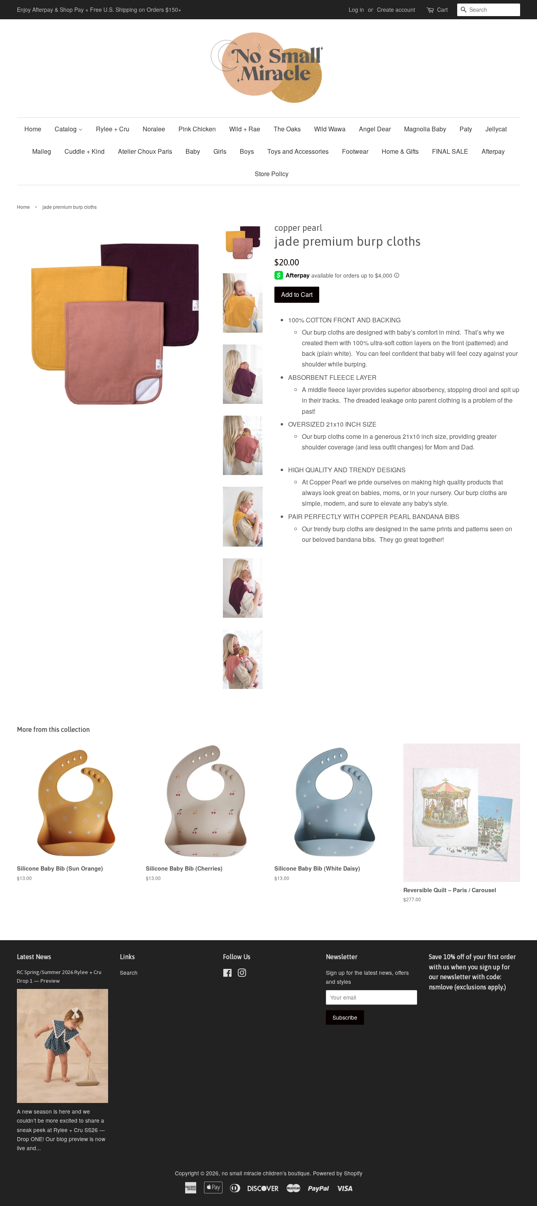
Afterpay (493, 151)
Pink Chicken (197, 128)
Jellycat (496, 128)
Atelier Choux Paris (145, 151)
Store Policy (272, 173)
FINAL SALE (450, 151)
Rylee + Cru (112, 128)
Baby (193, 151)
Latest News (34, 956)
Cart (442, 9)
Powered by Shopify (337, 1173)
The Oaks (287, 128)
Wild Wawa (330, 128)
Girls (219, 151)
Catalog (66, 128)
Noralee (154, 128)
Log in (356, 9)
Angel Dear (375, 128)
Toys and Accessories (298, 151)
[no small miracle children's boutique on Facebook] (227, 974)
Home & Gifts (400, 151)
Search (129, 972)
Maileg (41, 151)
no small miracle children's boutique (266, 1173)
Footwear (355, 151)
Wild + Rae (244, 128)
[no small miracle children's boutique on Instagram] (241, 974)
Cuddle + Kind (84, 151)
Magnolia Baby (425, 128)
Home (32, 128)
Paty (466, 128)
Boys (247, 151)
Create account (396, 9)
